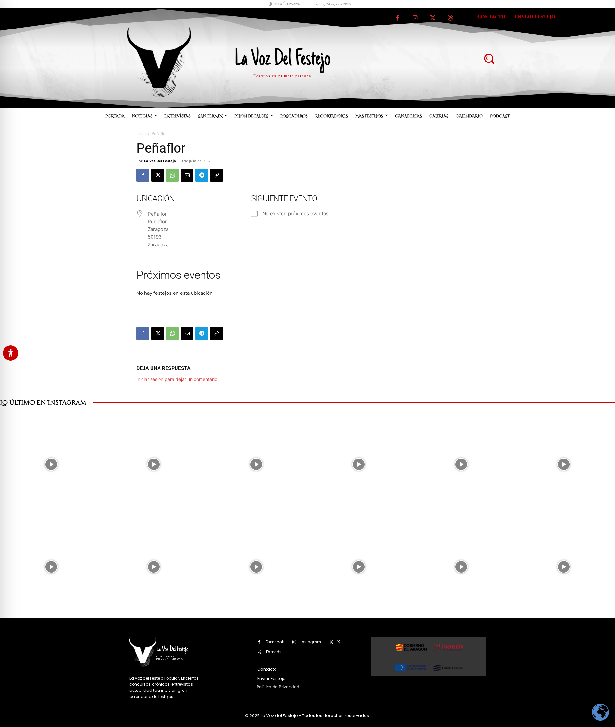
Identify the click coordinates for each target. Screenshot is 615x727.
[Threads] (450, 18)
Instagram (310, 642)
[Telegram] (201, 175)
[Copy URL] (216, 175)
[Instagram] (415, 18)
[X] (432, 18)
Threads (273, 651)
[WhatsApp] (172, 175)
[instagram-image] (51, 464)
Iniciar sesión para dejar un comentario (176, 379)
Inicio (141, 133)
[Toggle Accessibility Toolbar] (10, 353)
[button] (489, 58)
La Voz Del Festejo (160, 160)
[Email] (187, 175)
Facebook (275, 642)
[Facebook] (397, 18)
